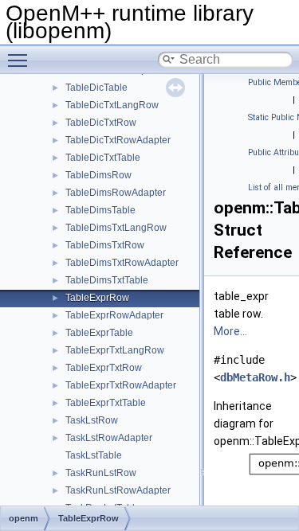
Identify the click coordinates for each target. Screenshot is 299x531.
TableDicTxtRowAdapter (118, 140)
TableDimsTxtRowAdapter (122, 262)
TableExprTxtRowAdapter (120, 385)
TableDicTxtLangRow (112, 105)
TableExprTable (99, 332)
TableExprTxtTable (105, 402)
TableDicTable (96, 87)
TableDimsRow (98, 175)
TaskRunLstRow (100, 472)
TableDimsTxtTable (106, 280)
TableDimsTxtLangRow (116, 227)
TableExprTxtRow (103, 367)
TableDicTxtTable (102, 157)
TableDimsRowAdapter (115, 192)
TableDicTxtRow (100, 122)
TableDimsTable (100, 210)
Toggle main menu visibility (20, 59)
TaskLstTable (93, 455)
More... (230, 331)
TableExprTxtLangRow (114, 350)
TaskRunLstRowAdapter (118, 490)
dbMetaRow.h (255, 377)
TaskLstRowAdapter (108, 437)
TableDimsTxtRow (104, 245)
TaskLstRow (91, 420)
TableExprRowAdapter (114, 315)
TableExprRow (97, 297)
